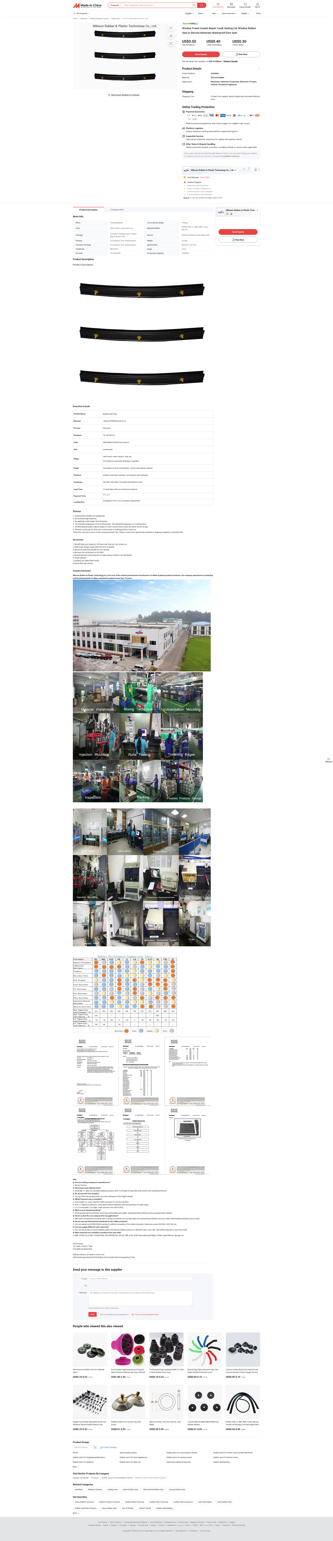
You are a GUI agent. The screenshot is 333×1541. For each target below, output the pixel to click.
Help (214, 13)
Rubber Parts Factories (159, 1502)
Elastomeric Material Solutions (178, 1462)
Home (75, 18)
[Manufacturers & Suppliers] (87, 5)
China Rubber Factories (84, 1502)
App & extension (228, 13)
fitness (75, 1452)
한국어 (187, 1525)
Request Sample (230, 61)
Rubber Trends (145, 1508)
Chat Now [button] (242, 54)
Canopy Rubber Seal (177, 1489)
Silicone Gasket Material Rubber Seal (135, 18)
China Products (115, 1522)
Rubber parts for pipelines (83, 1462)
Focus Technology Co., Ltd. (149, 1531)
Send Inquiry (201, 54)
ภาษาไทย (209, 1525)
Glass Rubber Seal (109, 1508)
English (105, 1525)
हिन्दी (201, 1525)
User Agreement (181, 1531)
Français (133, 1525)
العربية (180, 1525)
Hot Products (102, 1522)
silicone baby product (128, 1452)
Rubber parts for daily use (130, 1462)
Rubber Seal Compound (183, 1502)
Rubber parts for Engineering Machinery (89, 1457)
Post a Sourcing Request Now (145, 1314)
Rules (258, 13)
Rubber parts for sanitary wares (179, 1457)
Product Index (211, 1522)
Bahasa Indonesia (238, 1525)
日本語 (195, 1525)
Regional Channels (197, 1522)
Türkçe (217, 1525)
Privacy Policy (205, 1531)
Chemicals (83, 18)
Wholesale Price (170, 1522)
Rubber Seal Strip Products (86, 1508)
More (75, 1513)
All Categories (81, 13)
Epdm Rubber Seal (130, 1489)
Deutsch (162, 1525)
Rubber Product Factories (109, 1502)
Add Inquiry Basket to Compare (125, 94)
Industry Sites (183, 1522)
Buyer (200, 13)
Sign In (186, 197)
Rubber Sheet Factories (134, 1502)
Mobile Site (223, 1522)
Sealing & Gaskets (95, 1489)
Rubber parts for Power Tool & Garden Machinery (233, 1452)
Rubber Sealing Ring (221, 1462)
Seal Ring (78, 1489)
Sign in (257, 7)
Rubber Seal (115, 18)
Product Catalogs (109, 1447)
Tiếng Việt (226, 1525)
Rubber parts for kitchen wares (225, 1457)
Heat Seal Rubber (205, 1502)
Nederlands (171, 1525)
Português (123, 1525)
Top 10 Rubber (128, 1508)
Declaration (193, 1531)
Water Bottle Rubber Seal (153, 1489)
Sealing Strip (113, 1489)
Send (93, 1314)
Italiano (153, 1525)
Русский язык (143, 1525)
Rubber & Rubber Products (99, 18)
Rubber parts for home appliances (133, 1457)
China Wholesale (156, 1522)
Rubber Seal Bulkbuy (164, 1508)
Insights (232, 1522)
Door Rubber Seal (224, 1502)
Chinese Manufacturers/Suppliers (135, 1522)
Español (114, 1525)
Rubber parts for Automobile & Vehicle (181, 1452)
